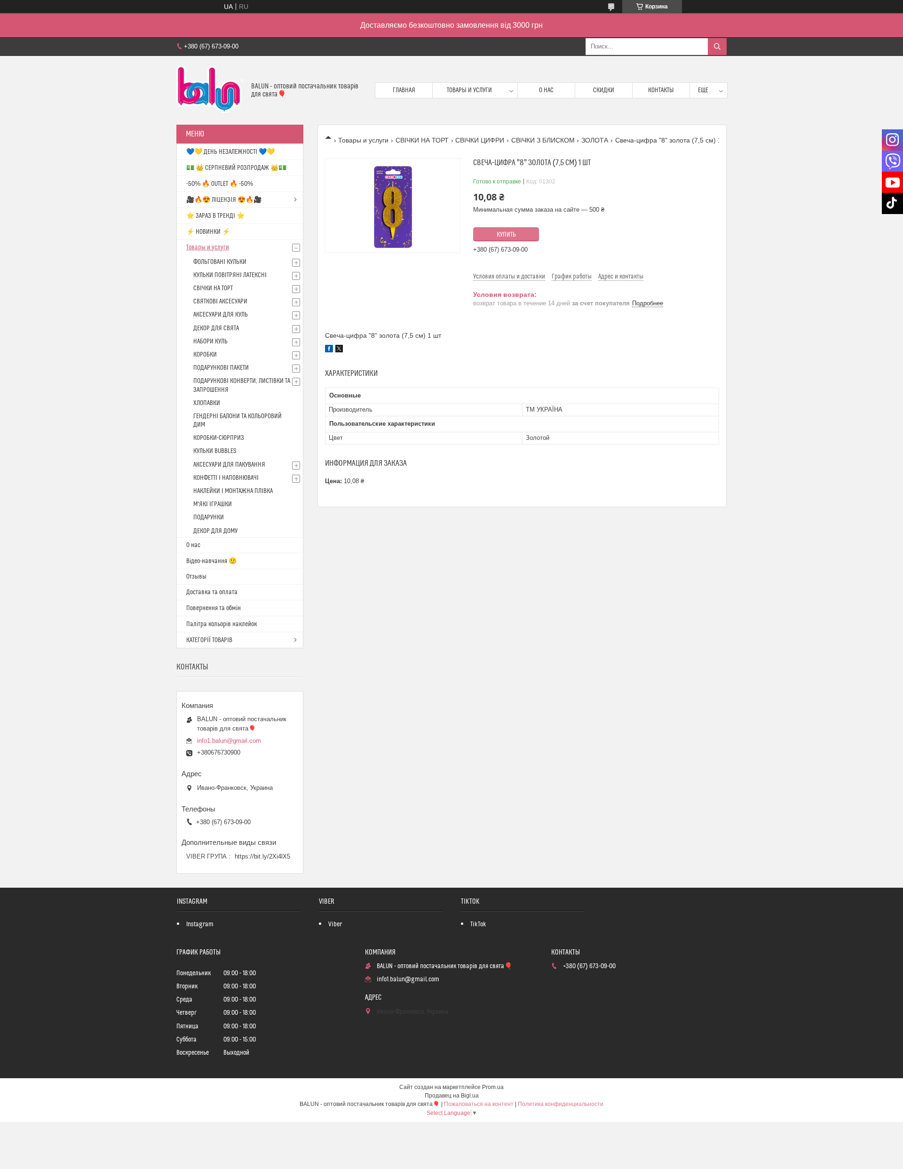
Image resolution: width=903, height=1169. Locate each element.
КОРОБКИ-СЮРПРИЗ (218, 438)
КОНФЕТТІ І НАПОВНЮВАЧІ (226, 478)
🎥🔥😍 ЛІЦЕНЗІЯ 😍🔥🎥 (223, 200)
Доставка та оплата (212, 592)
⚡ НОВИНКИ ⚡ (208, 232)
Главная (404, 90)
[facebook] (329, 350)
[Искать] (717, 46)
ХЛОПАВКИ (206, 403)
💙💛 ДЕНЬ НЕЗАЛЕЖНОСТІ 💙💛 (230, 152)
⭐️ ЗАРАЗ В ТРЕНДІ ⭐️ (215, 216)
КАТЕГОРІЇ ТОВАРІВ (209, 640)
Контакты (661, 90)
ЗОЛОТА (594, 140)
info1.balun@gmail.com (229, 740)
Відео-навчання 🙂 (211, 561)
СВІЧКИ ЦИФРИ (479, 140)
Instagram (200, 924)
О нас (546, 90)
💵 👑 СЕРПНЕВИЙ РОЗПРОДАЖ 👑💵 (236, 168)
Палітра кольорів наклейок (221, 624)
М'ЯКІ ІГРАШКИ (212, 504)
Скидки (603, 90)
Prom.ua (493, 1087)
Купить (506, 235)
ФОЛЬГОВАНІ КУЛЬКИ (219, 262)
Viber (335, 924)
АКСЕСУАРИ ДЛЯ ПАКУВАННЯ (229, 465)
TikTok (478, 924)
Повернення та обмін (213, 608)
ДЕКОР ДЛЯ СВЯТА (216, 328)
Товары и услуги (469, 90)
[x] (339, 350)
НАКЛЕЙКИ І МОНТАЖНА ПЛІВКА (233, 491)
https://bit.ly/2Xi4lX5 (262, 856)
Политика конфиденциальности (560, 1104)
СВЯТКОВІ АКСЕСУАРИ (220, 301)
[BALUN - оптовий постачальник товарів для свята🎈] (210, 90)
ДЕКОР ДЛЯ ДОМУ (215, 531)
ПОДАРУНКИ (208, 517)
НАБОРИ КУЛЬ (210, 341)
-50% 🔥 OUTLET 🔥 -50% (219, 184)
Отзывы (196, 577)
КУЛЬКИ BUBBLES (214, 451)
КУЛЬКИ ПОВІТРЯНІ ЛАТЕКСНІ (230, 275)
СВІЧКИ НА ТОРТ (422, 140)
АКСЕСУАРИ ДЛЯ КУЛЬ (220, 314)
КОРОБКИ (205, 354)
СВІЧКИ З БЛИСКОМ (543, 140)
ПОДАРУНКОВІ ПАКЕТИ (221, 368)
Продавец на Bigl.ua (452, 1095)
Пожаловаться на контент (479, 1104)
